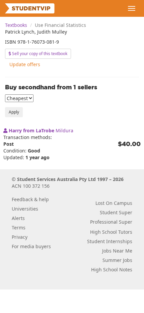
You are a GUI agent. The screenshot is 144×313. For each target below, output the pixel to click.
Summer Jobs (117, 260)
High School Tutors (111, 232)
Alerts (18, 218)
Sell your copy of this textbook (39, 53)
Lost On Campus (113, 203)
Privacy (19, 237)
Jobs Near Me (117, 251)
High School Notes (111, 269)
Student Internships (109, 241)
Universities (25, 209)
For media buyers (31, 246)
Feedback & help (30, 199)
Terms (18, 227)
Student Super (116, 212)
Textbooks (16, 25)
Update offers (24, 64)
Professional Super (111, 222)
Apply (14, 112)
